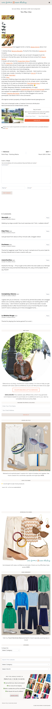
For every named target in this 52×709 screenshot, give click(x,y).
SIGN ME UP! (37, 120)
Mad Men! (12, 75)
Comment (5, 165)
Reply (47, 217)
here (7, 128)
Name (4, 188)
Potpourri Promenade (37, 89)
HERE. (42, 475)
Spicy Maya (24, 61)
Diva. (7, 77)
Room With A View (44, 153)
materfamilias (7, 260)
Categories (5, 648)
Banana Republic (17, 51)
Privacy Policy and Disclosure (9, 703)
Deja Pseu (5, 231)
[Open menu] (49, 2)
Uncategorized (36, 8)
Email (30, 188)
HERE (28, 567)
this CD (33, 73)
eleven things (35, 47)
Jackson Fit (42, 51)
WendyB (5, 217)
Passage (13, 93)
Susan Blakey (16, 8)
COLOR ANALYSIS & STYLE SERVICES (26, 390)
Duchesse (5, 244)
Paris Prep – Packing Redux (10, 153)
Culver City (9, 63)
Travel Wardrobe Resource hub (18, 638)
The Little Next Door (33, 83)
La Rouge (7, 47)
